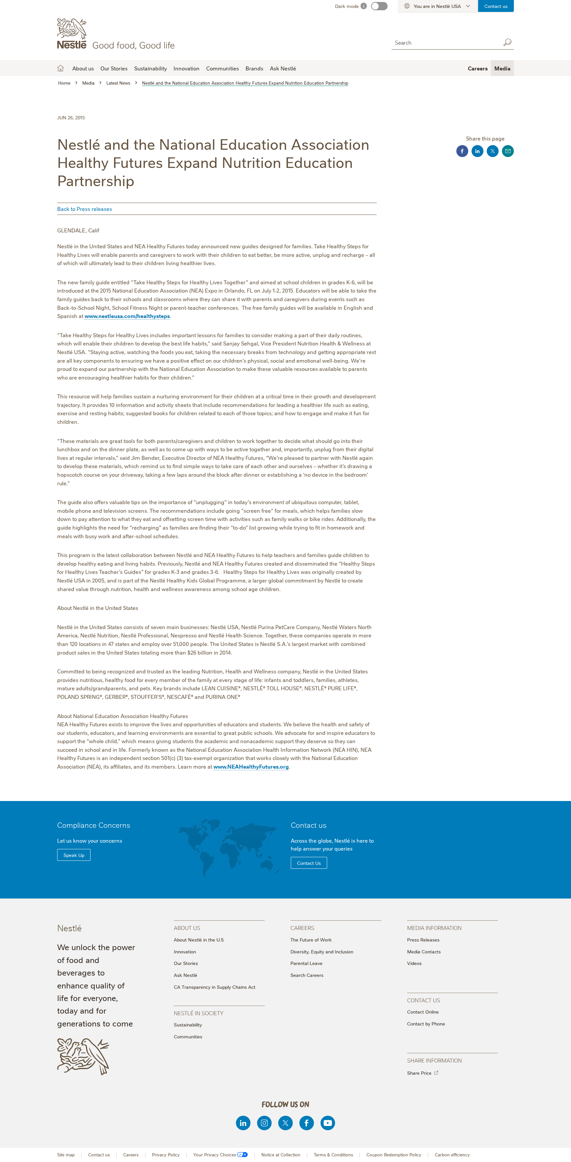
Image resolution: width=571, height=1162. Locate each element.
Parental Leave (306, 963)
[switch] (379, 6)
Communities (222, 68)
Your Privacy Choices (214, 1154)
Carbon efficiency (452, 1154)
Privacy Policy (166, 1154)
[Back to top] (558, 1150)
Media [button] (502, 68)
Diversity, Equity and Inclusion (321, 951)
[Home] (117, 34)
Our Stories (114, 68)
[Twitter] (285, 1123)
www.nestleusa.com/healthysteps (127, 315)
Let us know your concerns (89, 840)
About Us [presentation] (187, 927)
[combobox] (444, 42)
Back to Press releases (84, 208)
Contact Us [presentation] (423, 1000)
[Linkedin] (243, 1123)
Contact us (496, 6)
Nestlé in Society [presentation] (198, 1013)
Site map (66, 1154)
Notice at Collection (280, 1154)
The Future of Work (311, 939)
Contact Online (423, 1012)
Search (507, 42)
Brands (254, 68)
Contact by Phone (426, 1023)
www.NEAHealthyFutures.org (251, 766)
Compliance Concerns (93, 824)
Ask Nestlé (283, 68)
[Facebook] (306, 1123)
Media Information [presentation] (434, 927)
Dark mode (347, 6)
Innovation (186, 68)
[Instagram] (264, 1123)
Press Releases (423, 939)
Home (60, 68)
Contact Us (309, 863)
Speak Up (73, 855)
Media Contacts (424, 951)
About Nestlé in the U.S (199, 939)
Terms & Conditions (333, 1154)
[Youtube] (328, 1123)
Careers (478, 68)
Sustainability (150, 68)
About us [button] (83, 68)
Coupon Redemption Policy (393, 1154)
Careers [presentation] (302, 927)
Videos (414, 963)
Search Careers (307, 975)
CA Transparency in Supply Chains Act (214, 987)
